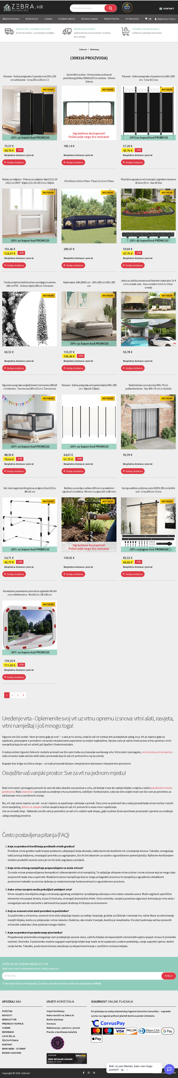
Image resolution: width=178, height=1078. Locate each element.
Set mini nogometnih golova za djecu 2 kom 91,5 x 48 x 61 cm (29, 489)
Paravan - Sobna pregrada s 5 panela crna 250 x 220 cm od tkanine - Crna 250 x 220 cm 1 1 (29, 78)
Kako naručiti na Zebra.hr (60, 1015)
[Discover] (132, 1031)
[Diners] (149, 1031)
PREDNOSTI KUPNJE (12, 1023)
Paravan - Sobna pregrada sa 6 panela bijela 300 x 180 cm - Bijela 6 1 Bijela (89, 386)
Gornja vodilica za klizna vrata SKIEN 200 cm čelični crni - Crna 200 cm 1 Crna (148, 489)
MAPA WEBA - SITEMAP (14, 1048)
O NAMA (6, 1027)
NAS (11, 1001)
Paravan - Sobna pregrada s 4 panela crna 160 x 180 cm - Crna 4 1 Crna (148, 78)
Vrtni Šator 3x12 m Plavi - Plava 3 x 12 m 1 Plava (89, 181)
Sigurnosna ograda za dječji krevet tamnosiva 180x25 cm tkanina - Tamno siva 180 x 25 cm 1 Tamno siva (29, 386)
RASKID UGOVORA (11, 1052)
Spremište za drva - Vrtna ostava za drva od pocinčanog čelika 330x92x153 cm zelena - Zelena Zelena (89, 78)
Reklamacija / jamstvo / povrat (63, 1027)
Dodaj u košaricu (15, 162)
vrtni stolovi (149, 752)
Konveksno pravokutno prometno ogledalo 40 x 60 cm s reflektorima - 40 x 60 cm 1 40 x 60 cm (29, 592)
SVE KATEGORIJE (12, 19)
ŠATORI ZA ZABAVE (89, 19)
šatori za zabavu (31, 807)
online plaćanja (112, 1001)
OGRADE (48, 19)
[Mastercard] (97, 1031)
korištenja (60, 1001)
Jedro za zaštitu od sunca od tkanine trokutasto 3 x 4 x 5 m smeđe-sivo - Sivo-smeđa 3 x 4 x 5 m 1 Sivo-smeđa (148, 284)
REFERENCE (8, 1032)
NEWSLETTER (9, 1019)
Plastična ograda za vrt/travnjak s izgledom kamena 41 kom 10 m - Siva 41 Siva (148, 180)
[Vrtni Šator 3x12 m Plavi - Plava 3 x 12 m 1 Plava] (89, 216)
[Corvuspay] (108, 1023)
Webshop (94, 49)
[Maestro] (108, 1031)
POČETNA (7, 1011)
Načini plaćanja (55, 1019)
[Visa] (120, 1031)
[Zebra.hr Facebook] (83, 1072)
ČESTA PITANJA (10, 1040)
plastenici (27, 791)
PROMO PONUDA (111, 19)
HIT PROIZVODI (132, 19)
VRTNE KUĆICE (32, 19)
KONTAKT (7, 1044)
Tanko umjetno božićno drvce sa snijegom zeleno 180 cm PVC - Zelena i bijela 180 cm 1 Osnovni (30, 283)
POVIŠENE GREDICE (66, 19)
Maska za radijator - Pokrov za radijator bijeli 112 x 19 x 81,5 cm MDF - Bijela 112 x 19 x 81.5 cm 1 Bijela (29, 180)
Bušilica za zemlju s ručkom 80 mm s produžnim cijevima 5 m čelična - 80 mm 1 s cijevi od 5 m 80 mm (89, 489)
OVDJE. (97, 983)
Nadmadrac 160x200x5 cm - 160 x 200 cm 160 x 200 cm (89, 283)
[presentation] (4, 32)
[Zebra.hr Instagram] (89, 1072)
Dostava (51, 1023)
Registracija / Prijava (166, 19)
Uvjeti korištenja (55, 1011)
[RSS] (94, 1072)
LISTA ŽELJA (8, 1036)
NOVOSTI (7, 1015)
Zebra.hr (83, 49)
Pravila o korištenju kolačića (62, 1032)
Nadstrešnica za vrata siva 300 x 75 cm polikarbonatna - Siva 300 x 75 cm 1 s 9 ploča (148, 386)
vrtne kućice (164, 752)
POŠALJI (168, 975)
